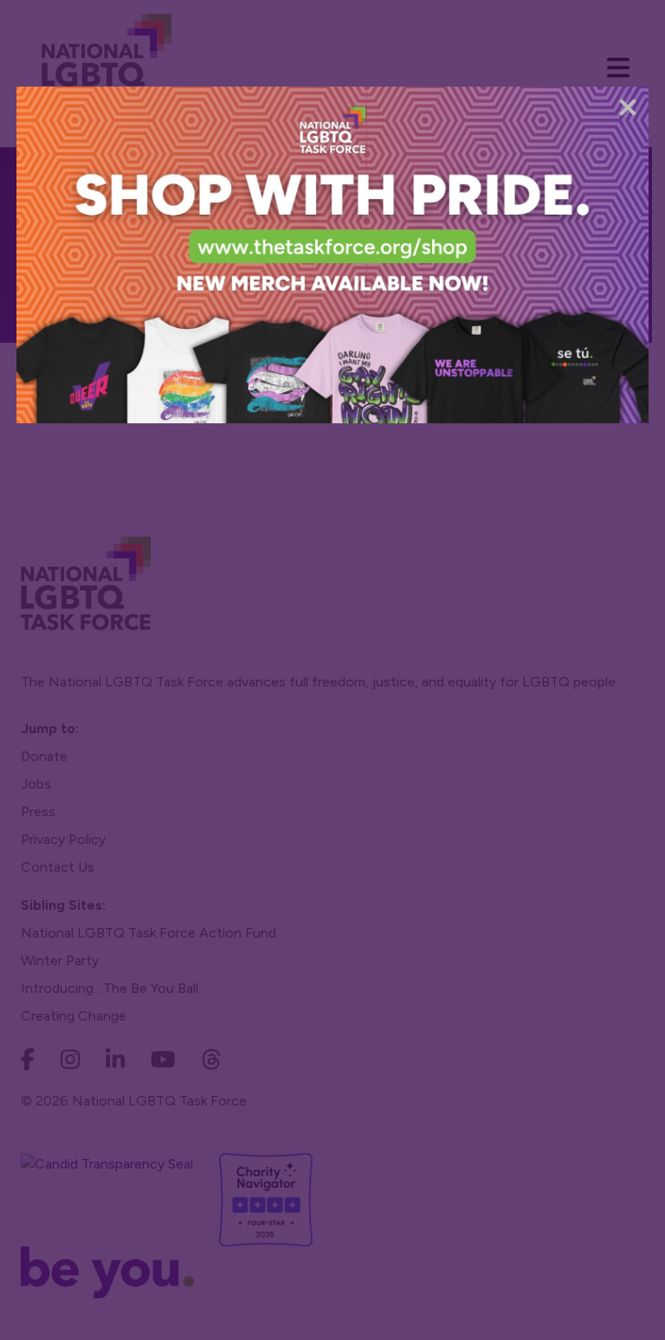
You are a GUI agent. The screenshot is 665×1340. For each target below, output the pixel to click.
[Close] (628, 107)
